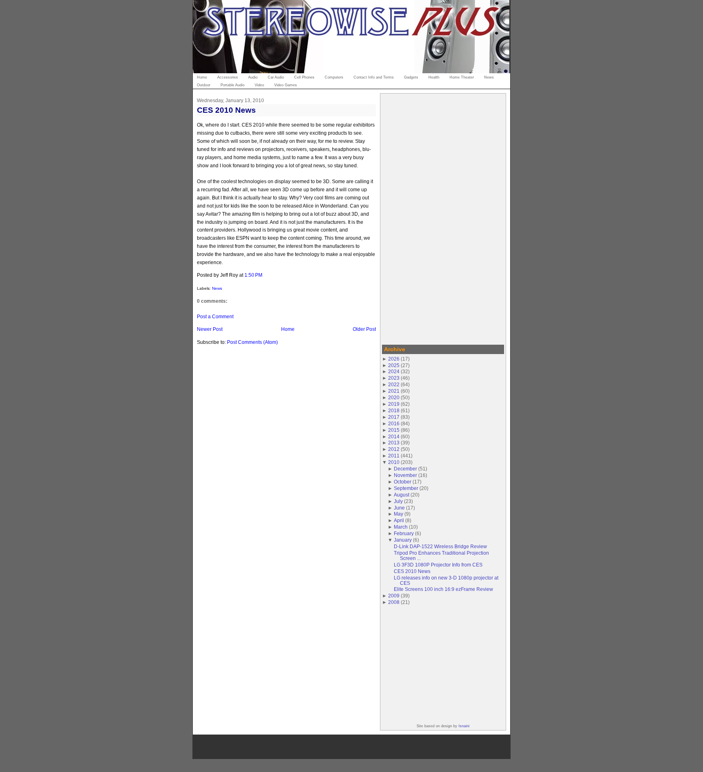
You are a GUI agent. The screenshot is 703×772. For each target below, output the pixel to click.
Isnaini (463, 726)
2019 (394, 404)
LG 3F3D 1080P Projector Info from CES (438, 564)
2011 (394, 455)
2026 (394, 358)
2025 (394, 365)
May (398, 513)
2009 (394, 595)
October (402, 481)
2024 (394, 371)
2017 (394, 417)
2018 (394, 410)
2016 (394, 423)
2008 (394, 602)
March (401, 526)
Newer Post (210, 329)
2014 (394, 436)
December (405, 468)
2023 (394, 378)
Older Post (364, 329)
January (403, 539)
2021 (394, 391)
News (217, 288)
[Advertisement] (443, 218)
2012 (394, 449)
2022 (394, 384)
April (399, 520)
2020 (394, 397)
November (405, 475)
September (406, 488)
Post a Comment (215, 316)
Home (288, 329)
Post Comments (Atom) (252, 342)
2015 (394, 430)
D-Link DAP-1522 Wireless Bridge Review (440, 546)
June (399, 507)
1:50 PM (253, 275)
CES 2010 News (226, 110)
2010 (394, 462)
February (404, 533)
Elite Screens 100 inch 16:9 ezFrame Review (443, 589)
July (398, 501)
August (401, 494)
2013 (394, 442)
